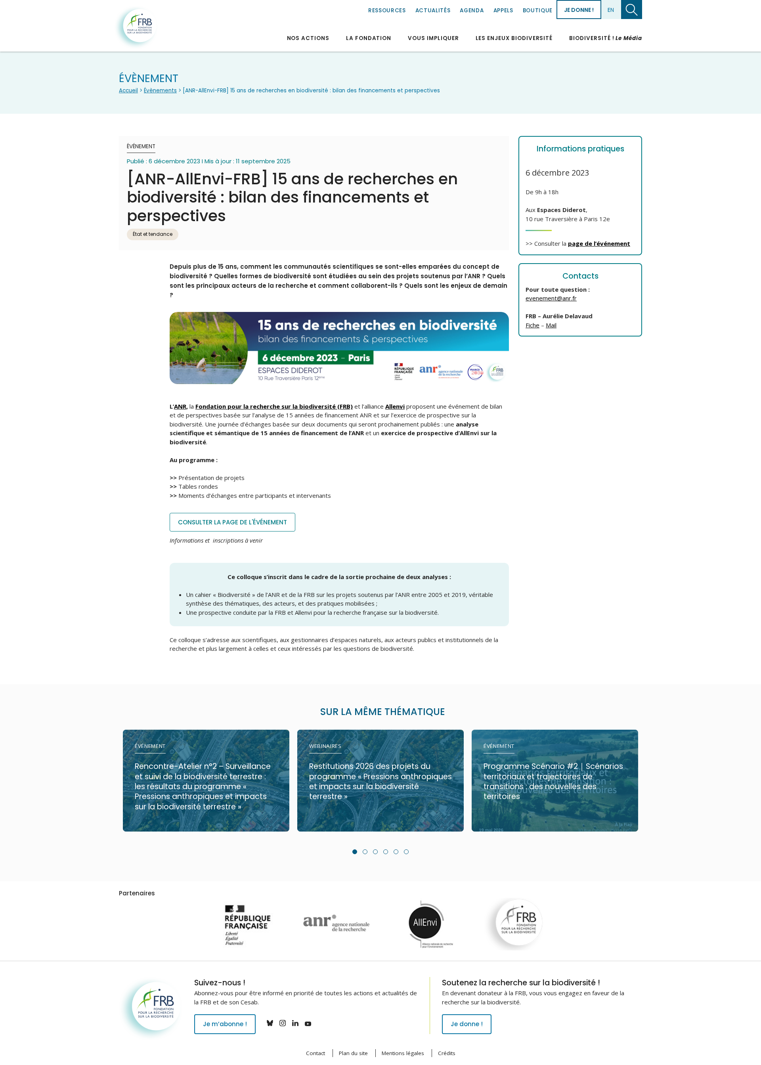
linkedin (295, 1023)
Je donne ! (579, 10)
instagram (282, 1023)
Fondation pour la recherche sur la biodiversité (136, 27)
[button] (355, 851)
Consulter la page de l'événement (232, 522)
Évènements (160, 90)
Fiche (532, 325)
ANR (180, 406)
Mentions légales (403, 1053)
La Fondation (368, 38)
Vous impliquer (433, 38)
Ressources (387, 10)
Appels (503, 10)
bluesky (270, 1023)
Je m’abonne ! (225, 1024)
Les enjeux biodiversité (514, 38)
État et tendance (152, 234)
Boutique (538, 10)
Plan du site (353, 1053)
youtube (308, 1023)
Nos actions (308, 38)
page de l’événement (599, 243)
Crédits (446, 1053)
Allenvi (395, 406)
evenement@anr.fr (551, 298)
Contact (315, 1053)
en (611, 10)
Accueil (128, 90)
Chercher (631, 9)
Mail (551, 325)
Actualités (433, 10)
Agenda (472, 10)
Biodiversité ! (605, 38)
